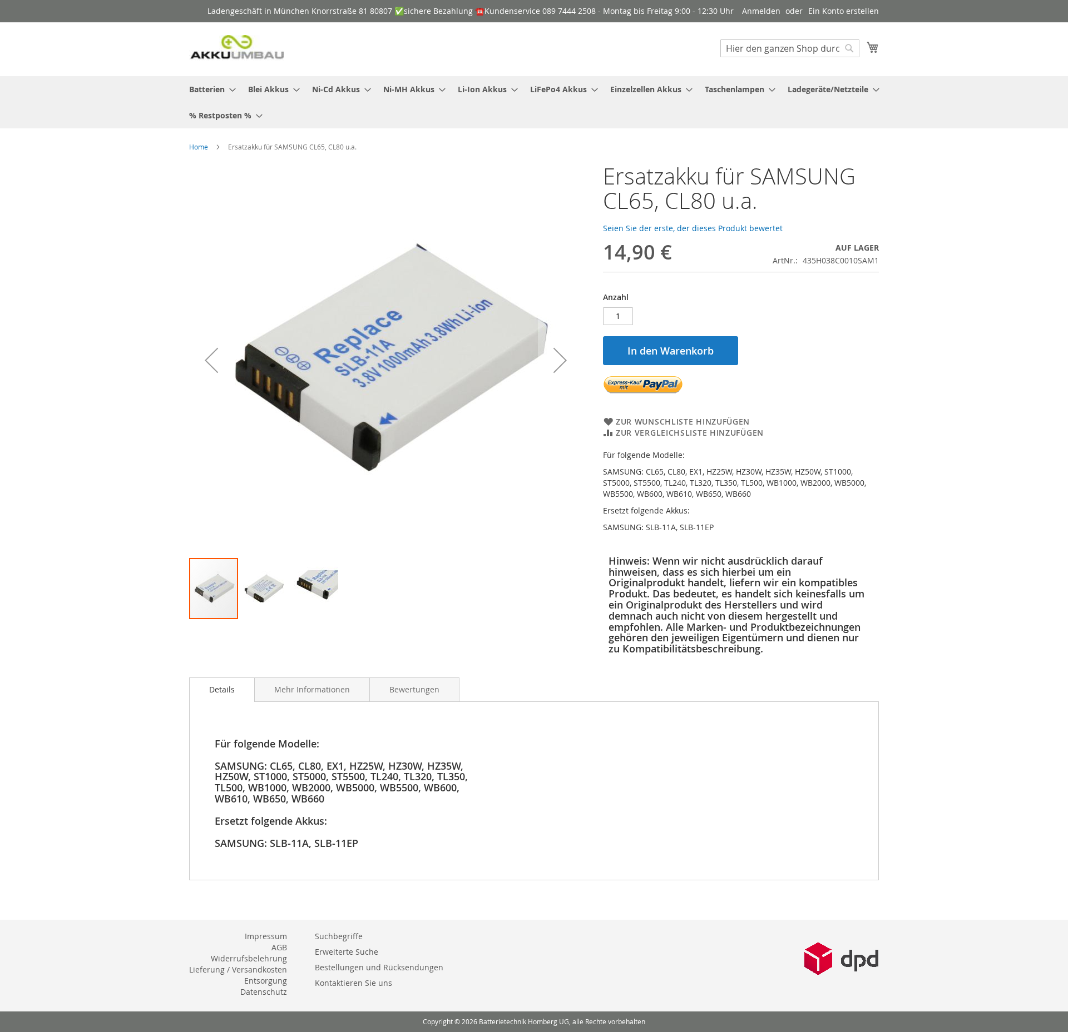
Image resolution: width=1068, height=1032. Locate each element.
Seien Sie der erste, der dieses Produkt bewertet (693, 228)
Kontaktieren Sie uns (353, 983)
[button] (211, 360)
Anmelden (761, 11)
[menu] (534, 102)
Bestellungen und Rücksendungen (379, 967)
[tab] (222, 689)
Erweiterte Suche (346, 951)
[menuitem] (209, 89)
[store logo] (236, 48)
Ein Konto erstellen (843, 11)
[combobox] (789, 48)
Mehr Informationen (312, 689)
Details (222, 689)
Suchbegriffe (339, 936)
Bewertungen (414, 689)
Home (198, 146)
